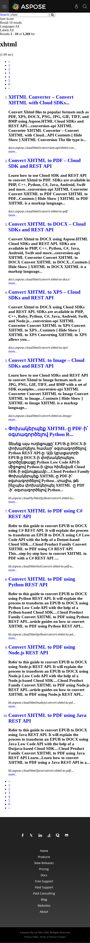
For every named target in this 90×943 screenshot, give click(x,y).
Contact (62, 937)
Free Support (44, 881)
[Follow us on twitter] (32, 835)
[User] (76, 6)
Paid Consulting (44, 893)
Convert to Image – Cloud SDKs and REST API (46, 363)
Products (44, 857)
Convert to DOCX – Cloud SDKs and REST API (47, 226)
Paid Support (44, 887)
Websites (44, 906)
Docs (44, 875)
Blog (44, 899)
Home (44, 851)
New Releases (44, 863)
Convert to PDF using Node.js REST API (41, 649)
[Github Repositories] (67, 835)
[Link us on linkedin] (41, 835)
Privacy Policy (31, 937)
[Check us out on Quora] (58, 835)
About (44, 912)
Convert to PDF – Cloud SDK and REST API (44, 163)
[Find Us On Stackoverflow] (50, 835)
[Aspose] (29, 6)
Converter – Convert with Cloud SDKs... (40, 99)
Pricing (44, 869)
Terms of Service (48, 937)
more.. (12, 151)
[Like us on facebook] (23, 835)
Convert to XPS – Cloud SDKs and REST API (44, 294)
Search (4, 14)
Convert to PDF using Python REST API (41, 581)
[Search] (85, 6)
